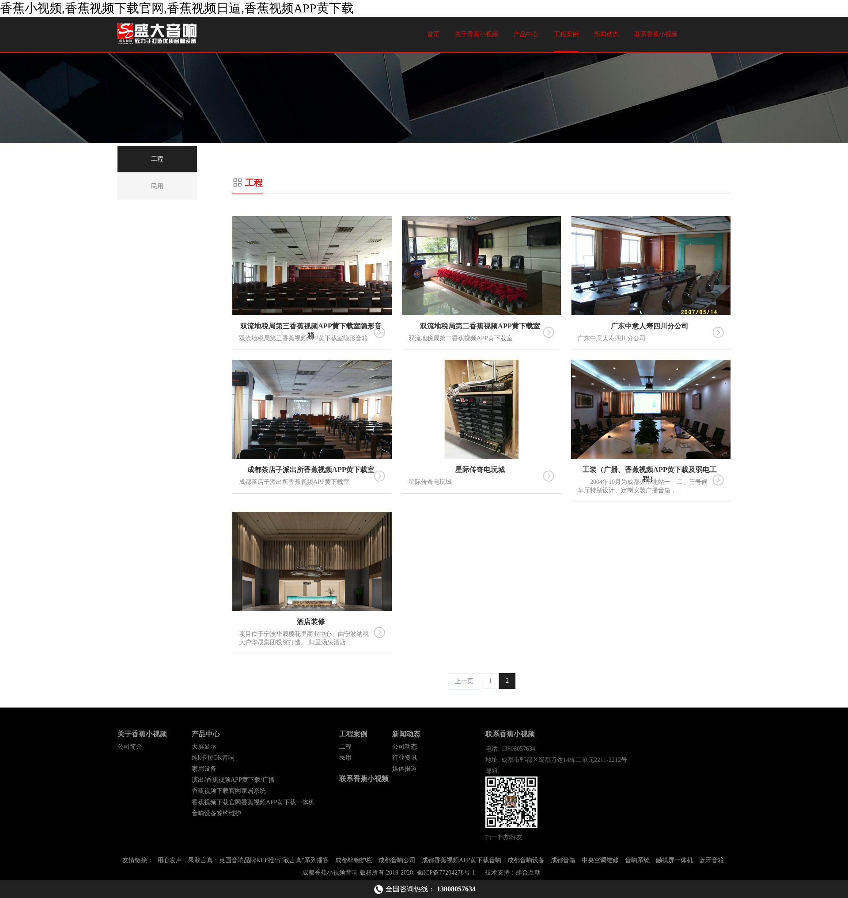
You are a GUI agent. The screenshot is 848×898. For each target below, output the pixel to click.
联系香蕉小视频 (656, 34)
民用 (345, 757)
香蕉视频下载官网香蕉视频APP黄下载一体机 (253, 802)
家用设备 (204, 768)
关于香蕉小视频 (476, 34)
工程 (345, 746)
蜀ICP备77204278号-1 (446, 872)
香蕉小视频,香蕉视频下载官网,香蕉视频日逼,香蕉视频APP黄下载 (177, 8)
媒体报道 (404, 768)
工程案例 (566, 34)
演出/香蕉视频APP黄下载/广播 (233, 779)
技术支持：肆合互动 (513, 872)
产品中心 (526, 34)
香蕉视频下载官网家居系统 (229, 791)
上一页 (464, 681)
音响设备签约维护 (216, 813)
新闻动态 (606, 34)
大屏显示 (204, 746)
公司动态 (404, 746)
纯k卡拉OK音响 (213, 757)
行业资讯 (404, 757)
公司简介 (129, 746)
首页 (433, 34)
